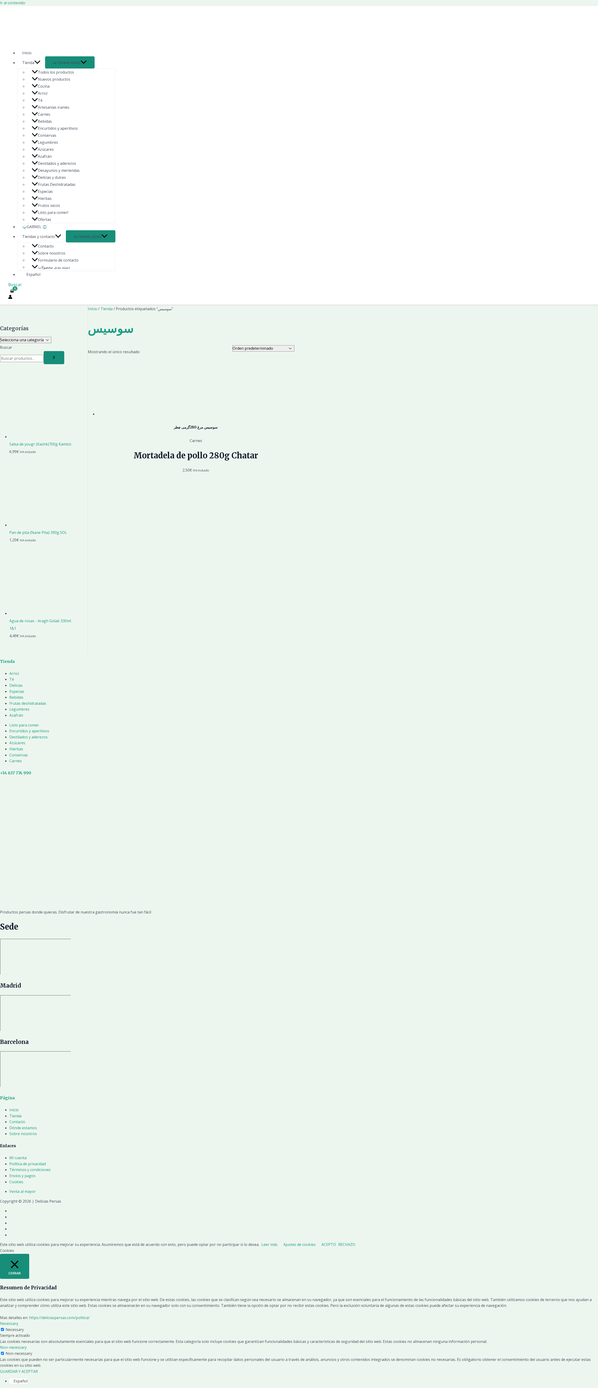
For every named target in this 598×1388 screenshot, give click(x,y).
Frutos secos (49, 205)
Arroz (43, 93)
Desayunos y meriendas (59, 170)
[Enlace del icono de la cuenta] (10, 298)
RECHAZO (346, 1244)
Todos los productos (56, 72)
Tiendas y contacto (38, 236)
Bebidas (45, 121)
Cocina (44, 86)
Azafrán (45, 156)
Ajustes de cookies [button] (299, 1244)
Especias (45, 191)
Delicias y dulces (52, 177)
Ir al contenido (12, 2)
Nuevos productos (54, 79)
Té (40, 100)
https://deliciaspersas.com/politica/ (59, 1317)
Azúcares (46, 149)
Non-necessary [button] (13, 1347)
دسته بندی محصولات (54, 267)
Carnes (44, 114)
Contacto (46, 246)
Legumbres (48, 142)
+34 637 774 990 (15, 773)
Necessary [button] (9, 1323)
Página (7, 1097)
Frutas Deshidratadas (56, 184)
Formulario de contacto (58, 260)
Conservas (47, 135)
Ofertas (44, 219)
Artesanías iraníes (53, 107)
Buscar (6, 347)
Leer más (269, 1244)
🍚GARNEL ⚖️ (34, 226)
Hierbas (45, 198)
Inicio (27, 52)
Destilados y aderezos (57, 163)
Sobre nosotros (51, 253)
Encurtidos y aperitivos (58, 128)
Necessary (15, 1329)
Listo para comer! (53, 212)
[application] (37, 62)
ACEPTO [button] (328, 1244)
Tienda (28, 62)
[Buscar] (54, 357)
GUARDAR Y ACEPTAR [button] (19, 1371)
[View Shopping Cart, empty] (12, 291)
